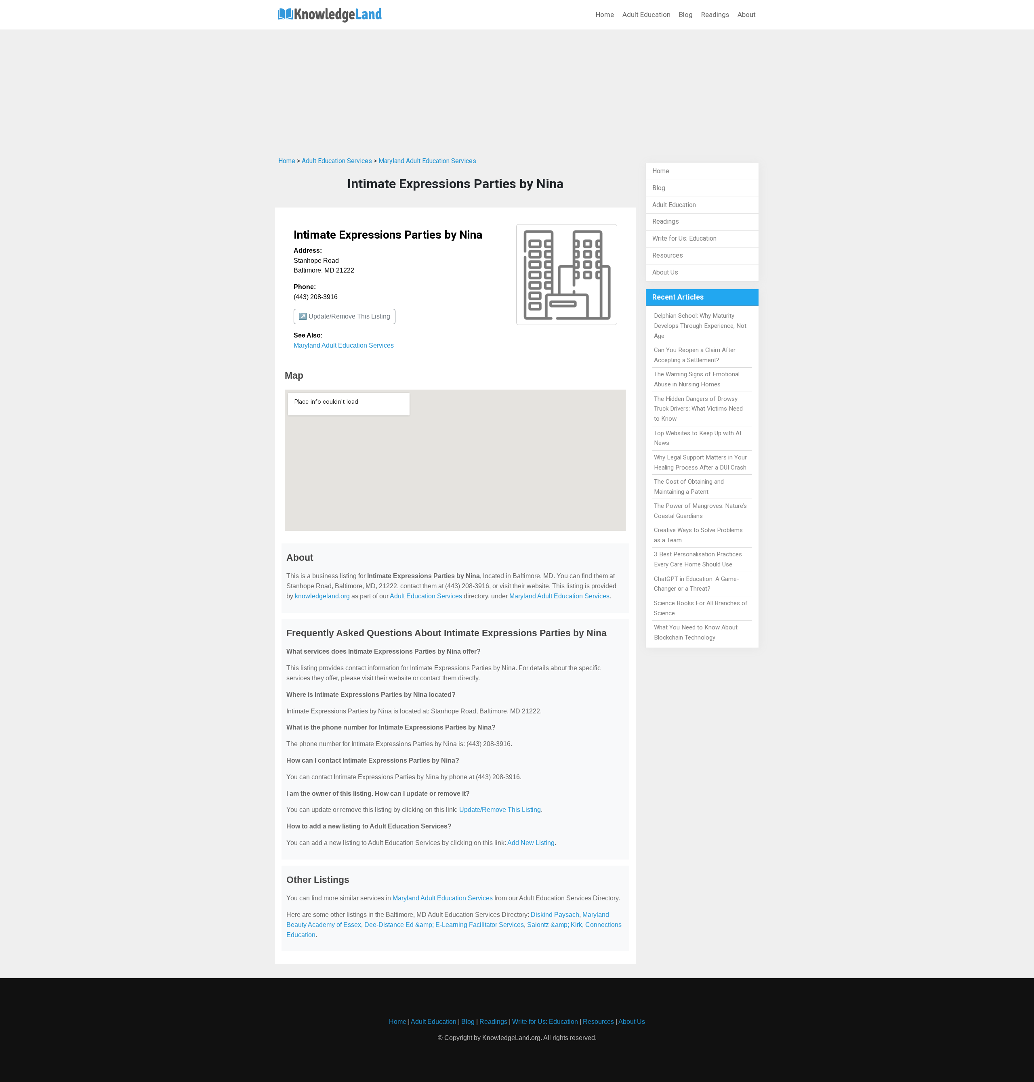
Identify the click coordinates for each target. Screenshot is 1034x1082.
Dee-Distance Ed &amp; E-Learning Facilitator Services (444, 924)
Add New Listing (531, 842)
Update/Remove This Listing (500, 809)
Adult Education (646, 14)
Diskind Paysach (555, 914)
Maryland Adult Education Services (427, 161)
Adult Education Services (337, 161)
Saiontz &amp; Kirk (554, 924)
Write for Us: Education (684, 238)
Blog (686, 14)
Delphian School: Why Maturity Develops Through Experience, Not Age (700, 326)
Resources (667, 255)
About (747, 14)
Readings (715, 14)
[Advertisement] (517, 90)
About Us (665, 272)
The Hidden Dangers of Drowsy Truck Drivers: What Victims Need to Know (698, 409)
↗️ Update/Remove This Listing (344, 316)
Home (605, 14)
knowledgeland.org (322, 596)
